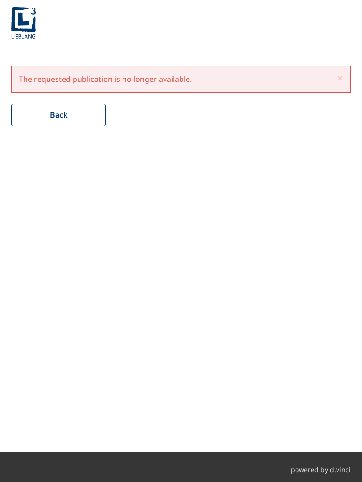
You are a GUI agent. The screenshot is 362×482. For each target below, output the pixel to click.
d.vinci (340, 469)
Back (58, 115)
